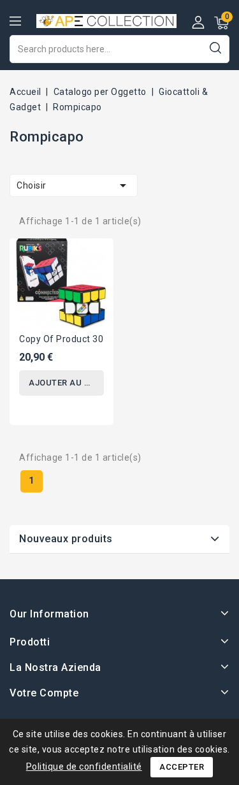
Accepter (181, 767)
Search (215, 47)
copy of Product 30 (61, 339)
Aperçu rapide (94, 256)
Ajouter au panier (66, 382)
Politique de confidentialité (84, 766)
